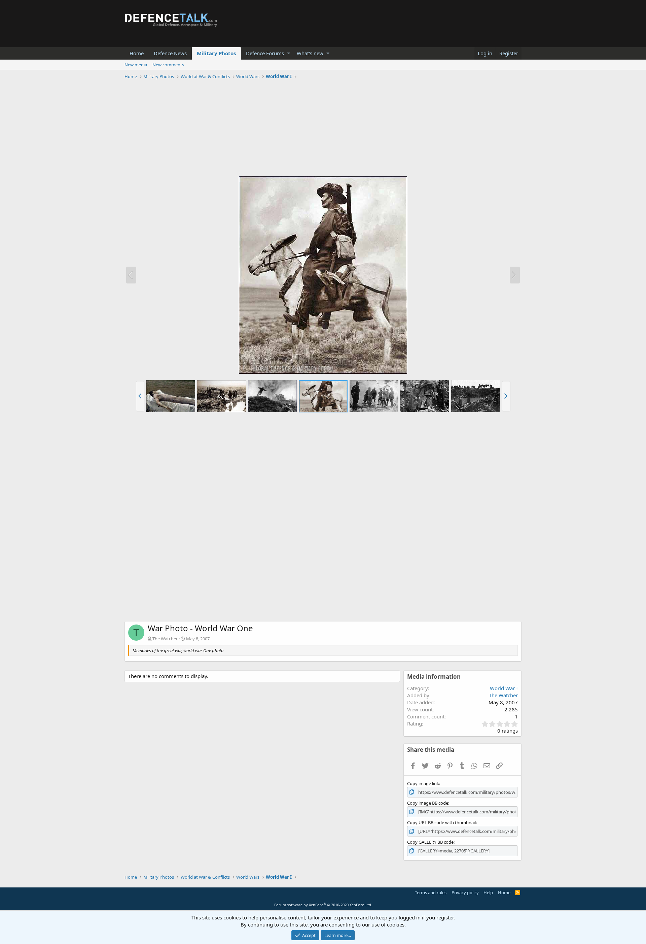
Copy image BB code (427, 803)
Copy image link (423, 783)
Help (488, 892)
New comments (168, 65)
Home (137, 53)
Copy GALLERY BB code (430, 842)
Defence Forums (265, 53)
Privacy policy (465, 892)
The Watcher (165, 639)
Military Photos (216, 53)
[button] (288, 53)
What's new (310, 53)
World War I (504, 688)
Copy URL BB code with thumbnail (441, 822)
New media (135, 65)
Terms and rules (430, 892)
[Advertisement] (323, 129)
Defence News (170, 53)
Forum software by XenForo (323, 904)
